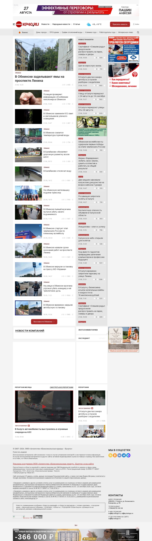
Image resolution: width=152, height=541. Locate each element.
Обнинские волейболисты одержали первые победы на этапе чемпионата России (91, 144)
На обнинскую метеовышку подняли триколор (56, 191)
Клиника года (90, 32)
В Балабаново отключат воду (57, 171)
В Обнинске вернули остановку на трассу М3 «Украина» (58, 267)
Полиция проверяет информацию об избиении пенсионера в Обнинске (55, 97)
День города (41, 32)
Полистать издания (20, 452)
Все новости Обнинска (43, 322)
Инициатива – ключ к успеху (91, 227)
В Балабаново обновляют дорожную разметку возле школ (56, 154)
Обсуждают (84, 338)
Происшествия (84, 207)
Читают (102, 338)
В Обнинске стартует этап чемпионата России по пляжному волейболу (55, 231)
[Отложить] (72, 85)
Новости (45, 24)
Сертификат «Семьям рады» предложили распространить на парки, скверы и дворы (91, 51)
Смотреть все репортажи (61, 387)
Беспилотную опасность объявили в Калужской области (90, 213)
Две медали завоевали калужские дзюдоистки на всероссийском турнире (91, 182)
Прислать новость (120, 24)
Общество (82, 43)
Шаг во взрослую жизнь (89, 66)
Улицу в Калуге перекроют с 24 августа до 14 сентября (91, 94)
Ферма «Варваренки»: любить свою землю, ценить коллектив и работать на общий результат (88, 163)
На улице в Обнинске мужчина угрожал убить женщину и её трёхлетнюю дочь (57, 288)
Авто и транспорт (84, 74)
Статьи (76, 24)
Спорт (81, 138)
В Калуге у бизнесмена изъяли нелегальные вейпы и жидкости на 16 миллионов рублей (91, 291)
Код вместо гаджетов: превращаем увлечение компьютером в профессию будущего (91, 256)
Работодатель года (107, 32)
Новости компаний (29, 330)
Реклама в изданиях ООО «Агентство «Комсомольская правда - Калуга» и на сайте (53, 464)
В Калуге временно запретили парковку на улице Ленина (89, 273)
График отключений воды (72, 32)
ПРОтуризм (54, 32)
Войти (137, 24)
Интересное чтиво (125, 32)
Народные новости (61, 24)
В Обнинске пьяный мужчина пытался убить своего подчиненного (57, 212)
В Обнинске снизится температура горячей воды (56, 133)
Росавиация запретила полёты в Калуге (89, 197)
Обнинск (18, 73)
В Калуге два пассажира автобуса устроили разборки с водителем (90, 79)
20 (63, 437)
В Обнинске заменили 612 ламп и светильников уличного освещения (58, 116)
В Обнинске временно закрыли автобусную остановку (58, 306)
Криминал (82, 284)
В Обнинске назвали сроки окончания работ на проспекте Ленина (57, 250)
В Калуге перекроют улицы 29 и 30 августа (91, 108)
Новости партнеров (67, 505)
